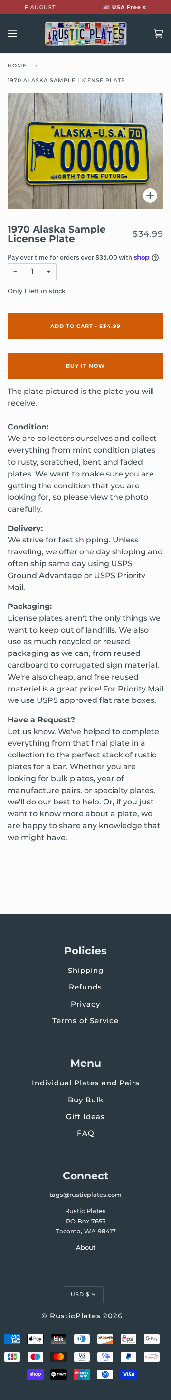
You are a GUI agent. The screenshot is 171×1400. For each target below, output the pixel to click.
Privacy (85, 1003)
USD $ (80, 1294)
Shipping (86, 970)
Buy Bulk (86, 1099)
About (85, 1247)
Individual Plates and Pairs (86, 1082)
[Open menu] (22, 33)
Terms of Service (85, 1020)
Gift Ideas (85, 1116)
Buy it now (85, 366)
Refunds (85, 986)
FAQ (86, 1133)
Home (17, 65)
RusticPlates (75, 1315)
